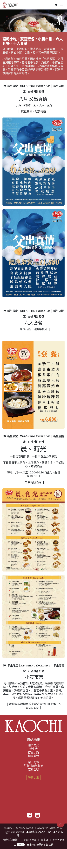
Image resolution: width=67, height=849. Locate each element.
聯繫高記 (33, 777)
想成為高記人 (37, 832)
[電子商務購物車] (56, 5)
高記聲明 (33, 769)
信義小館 (33, 752)
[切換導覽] (62, 4)
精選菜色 (33, 756)
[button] (61, 823)
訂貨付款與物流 (33, 766)
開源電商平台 (41, 844)
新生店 (33, 749)
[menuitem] (10, 840)
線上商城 (33, 762)
